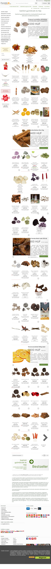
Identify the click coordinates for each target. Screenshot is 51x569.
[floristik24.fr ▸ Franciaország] (46, 515)
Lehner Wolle (3, 541)
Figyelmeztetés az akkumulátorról (7, 516)
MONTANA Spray (4, 542)
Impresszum (3, 507)
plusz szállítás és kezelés (24, 474)
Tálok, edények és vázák (5, 36)
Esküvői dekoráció (4, 22)
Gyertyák (2, 24)
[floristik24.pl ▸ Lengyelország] (39, 517)
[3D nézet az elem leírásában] (38, 127)
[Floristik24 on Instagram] (30, 539)
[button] (48, 455)
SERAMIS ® (3, 544)
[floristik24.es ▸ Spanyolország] (39, 515)
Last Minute (47, 6)
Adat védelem (4, 510)
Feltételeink (3, 509)
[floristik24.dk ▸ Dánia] (37, 515)
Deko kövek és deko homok (6, 15)
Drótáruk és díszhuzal (5, 19)
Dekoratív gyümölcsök (5, 17)
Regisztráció (47, 0)
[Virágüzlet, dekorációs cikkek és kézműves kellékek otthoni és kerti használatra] (7, 3)
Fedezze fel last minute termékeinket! (5, 105)
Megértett (42, 557)
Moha (3, 55)
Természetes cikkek (36, 8)
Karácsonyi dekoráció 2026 (6, 26)
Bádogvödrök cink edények (6, 13)
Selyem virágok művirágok (6, 34)
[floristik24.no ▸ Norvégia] (34, 517)
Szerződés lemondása (5, 515)
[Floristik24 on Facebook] (27, 539)
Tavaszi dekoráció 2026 (5, 37)
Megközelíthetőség (5, 517)
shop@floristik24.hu (5, 523)
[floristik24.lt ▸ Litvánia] (32, 517)
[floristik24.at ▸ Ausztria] (27, 515)
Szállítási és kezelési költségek (7, 519)
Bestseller (35, 6)
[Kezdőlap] (31, 8)
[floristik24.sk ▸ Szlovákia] (44, 517)
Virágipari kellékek (4, 41)
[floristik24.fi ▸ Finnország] (44, 515)
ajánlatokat (6, 59)
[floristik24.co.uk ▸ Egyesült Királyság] (49, 515)
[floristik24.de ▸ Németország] (34, 515)
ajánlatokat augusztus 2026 (25, 6)
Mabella (14, 541)
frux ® (14, 538)
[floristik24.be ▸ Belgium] (30, 515)
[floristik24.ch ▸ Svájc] (32, 515)
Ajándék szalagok (4, 11)
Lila (3, 53)
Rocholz (14, 542)
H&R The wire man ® (5, 539)
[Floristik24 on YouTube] (35, 539)
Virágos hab (3, 43)
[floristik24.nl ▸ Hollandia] (37, 517)
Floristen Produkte (4, 538)
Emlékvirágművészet (5, 21)
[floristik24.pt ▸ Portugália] (41, 515)
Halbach (14, 539)
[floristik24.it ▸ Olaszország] (30, 517)
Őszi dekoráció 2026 (5, 32)
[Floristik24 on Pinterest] (32, 539)
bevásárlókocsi (40, 0)
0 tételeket (45, 3)
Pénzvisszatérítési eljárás (6, 512)
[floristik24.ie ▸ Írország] (27, 517)
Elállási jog (3, 513)
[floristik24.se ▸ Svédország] (41, 517)
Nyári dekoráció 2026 (14, 6)
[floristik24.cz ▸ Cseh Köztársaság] (46, 517)
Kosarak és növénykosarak (6, 28)
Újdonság (41, 6)
